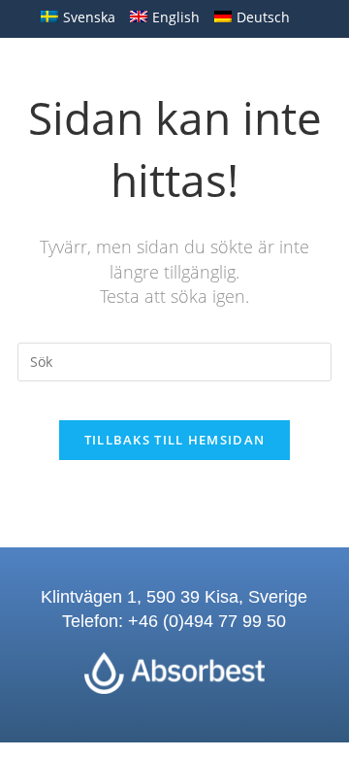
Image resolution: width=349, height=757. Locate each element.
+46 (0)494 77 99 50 (207, 621)
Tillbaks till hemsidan (175, 439)
